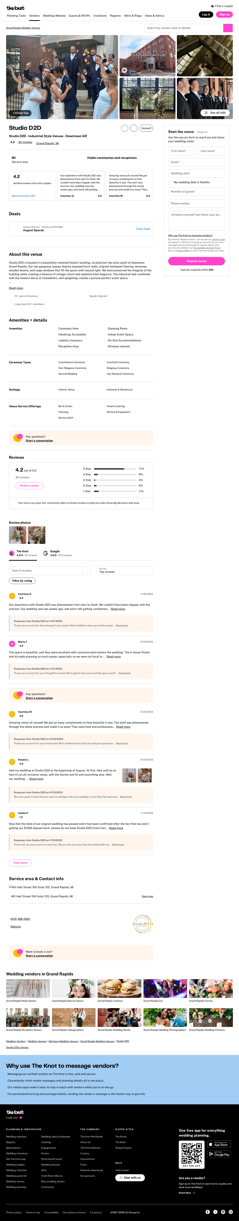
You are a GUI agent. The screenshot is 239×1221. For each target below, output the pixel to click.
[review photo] (17, 535)
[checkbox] (170, 183)
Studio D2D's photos (17, 1047)
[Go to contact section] (149, 253)
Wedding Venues (37, 1041)
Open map (147, 896)
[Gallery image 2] (147, 56)
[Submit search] (228, 28)
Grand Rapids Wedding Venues (26, 28)
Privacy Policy (183, 251)
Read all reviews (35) (23, 196)
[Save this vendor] (133, 128)
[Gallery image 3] (147, 98)
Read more (16, 288)
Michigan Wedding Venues (63, 1041)
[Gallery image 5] (205, 98)
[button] (147, 56)
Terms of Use (218, 240)
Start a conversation (39, 441)
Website (15, 927)
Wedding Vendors (16, 1041)
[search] (86, 571)
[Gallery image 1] (62, 77)
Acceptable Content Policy (207, 248)
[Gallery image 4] (205, 56)
